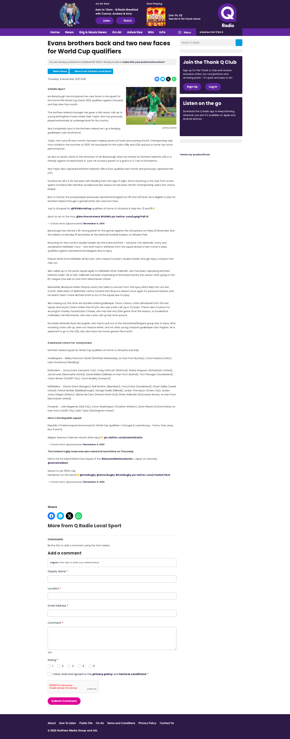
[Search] (239, 42)
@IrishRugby (88, 475)
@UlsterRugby (105, 475)
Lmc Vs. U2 (175, 15)
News (69, 32)
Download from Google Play (224, 128)
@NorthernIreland (88, 216)
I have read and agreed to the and (100, 674)
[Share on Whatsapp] (174, 79)
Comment (55, 623)
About (52, 723)
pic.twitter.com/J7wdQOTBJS (151, 475)
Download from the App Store (196, 128)
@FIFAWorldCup (81, 208)
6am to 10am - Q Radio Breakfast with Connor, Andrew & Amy (116, 11)
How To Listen (67, 723)
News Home (60, 71)
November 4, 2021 (93, 223)
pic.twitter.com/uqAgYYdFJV (130, 216)
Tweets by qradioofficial (195, 154)
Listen (106, 20)
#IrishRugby (123, 475)
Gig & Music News (93, 32)
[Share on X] (168, 79)
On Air (117, 32)
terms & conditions (132, 674)
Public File (85, 723)
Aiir (95, 730)
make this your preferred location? (144, 62)
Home (55, 32)
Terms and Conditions (121, 723)
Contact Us (167, 723)
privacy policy (102, 674)
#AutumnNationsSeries (117, 458)
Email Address (58, 606)
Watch (128, 20)
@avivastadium (58, 463)
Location (54, 588)
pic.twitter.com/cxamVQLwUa (123, 437)
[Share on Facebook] (157, 79)
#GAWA (106, 216)
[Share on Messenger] (162, 79)
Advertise (134, 32)
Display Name (58, 571)
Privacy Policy (147, 723)
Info (162, 32)
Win (151, 32)
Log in (53, 562)
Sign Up (192, 87)
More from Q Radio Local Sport (93, 71)
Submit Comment (64, 701)
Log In (213, 87)
